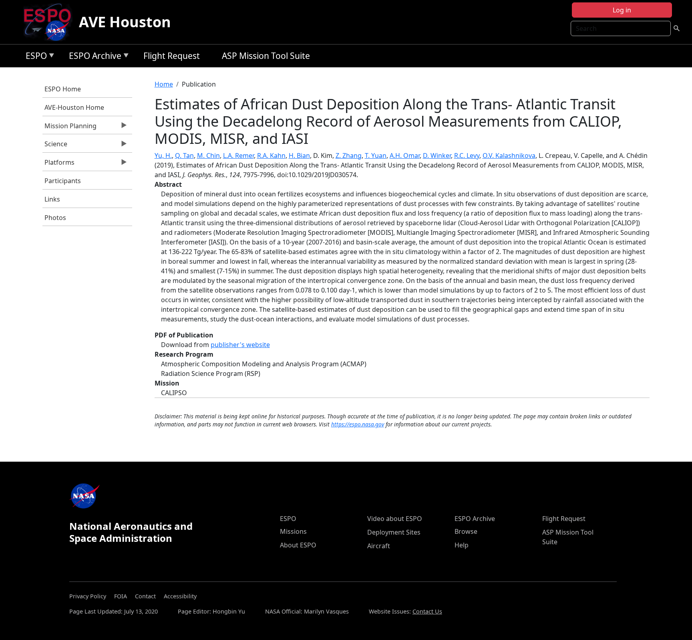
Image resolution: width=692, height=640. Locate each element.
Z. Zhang (349, 155)
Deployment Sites (393, 532)
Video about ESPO (394, 518)
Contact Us (427, 611)
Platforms (58, 164)
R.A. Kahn (271, 155)
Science (54, 145)
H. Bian (299, 155)
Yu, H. (163, 155)
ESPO (34, 57)
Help (462, 545)
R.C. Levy (466, 155)
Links (52, 199)
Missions (293, 531)
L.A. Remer (238, 155)
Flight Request (171, 55)
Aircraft (378, 545)
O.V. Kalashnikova (509, 155)
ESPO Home (62, 89)
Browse (466, 531)
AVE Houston (125, 22)
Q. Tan (184, 155)
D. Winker (437, 155)
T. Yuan (375, 155)
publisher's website (240, 344)
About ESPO (298, 545)
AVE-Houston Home (74, 107)
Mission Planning (69, 127)
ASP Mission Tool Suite (266, 55)
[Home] (50, 22)
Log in (622, 10)
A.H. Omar (405, 155)
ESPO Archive (93, 57)
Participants (62, 180)
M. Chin (208, 155)
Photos (55, 217)
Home (164, 84)
